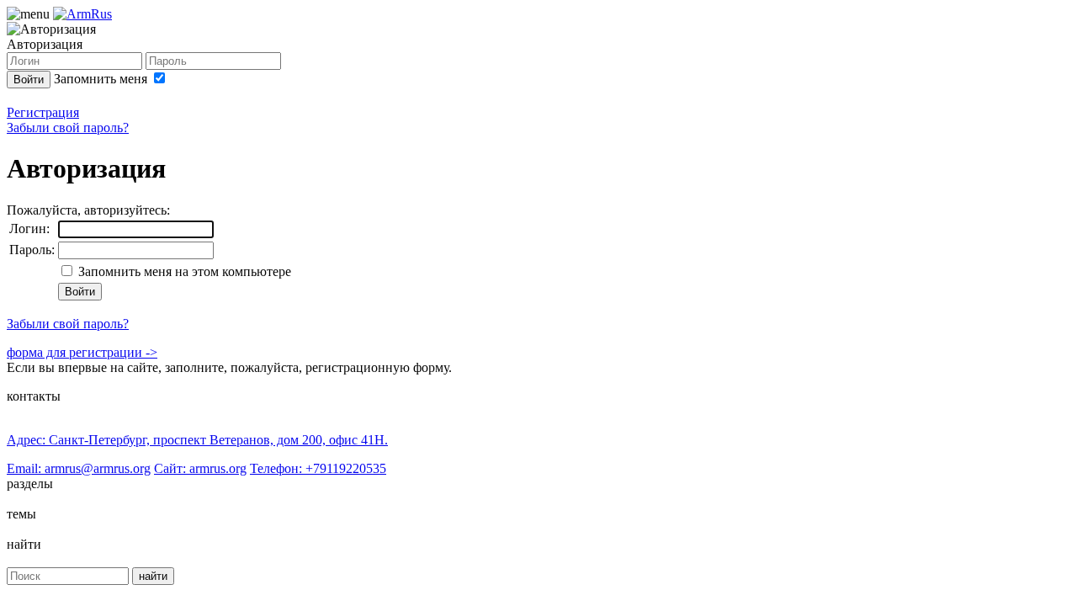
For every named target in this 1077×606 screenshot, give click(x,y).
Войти (28, 79)
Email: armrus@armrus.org (79, 468)
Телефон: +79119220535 (318, 468)
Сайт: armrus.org (200, 468)
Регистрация (43, 112)
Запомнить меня (102, 79)
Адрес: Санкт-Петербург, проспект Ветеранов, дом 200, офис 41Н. (197, 440)
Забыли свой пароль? (68, 127)
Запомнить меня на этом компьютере (183, 271)
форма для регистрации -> (82, 352)
